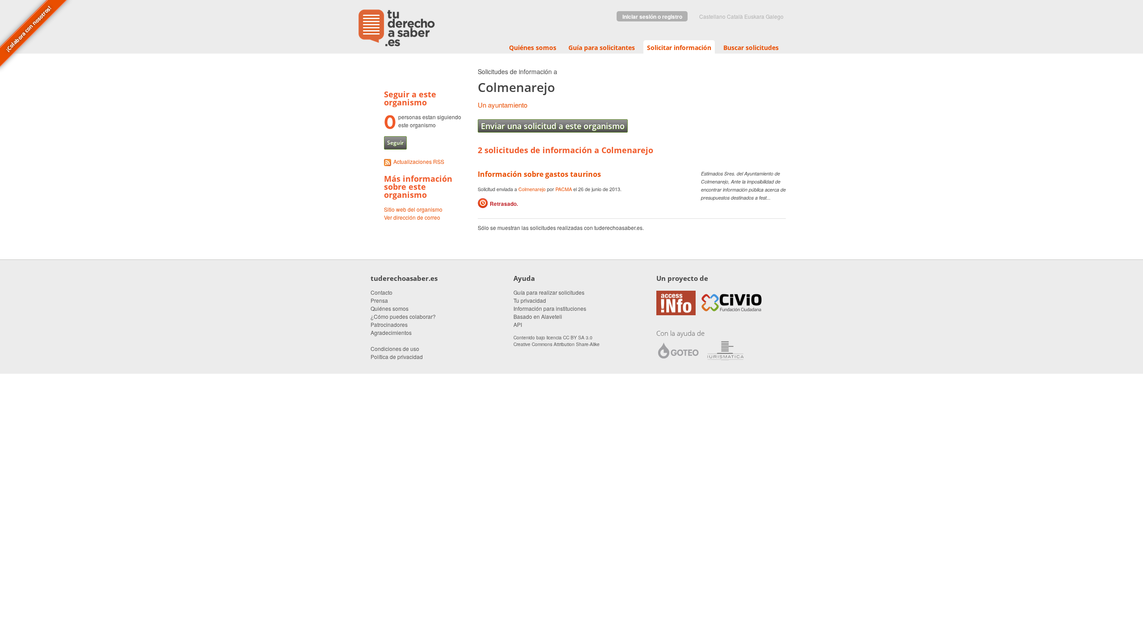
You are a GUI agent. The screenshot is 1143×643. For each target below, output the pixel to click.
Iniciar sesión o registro (652, 17)
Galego (775, 16)
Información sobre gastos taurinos (539, 174)
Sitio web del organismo (413, 209)
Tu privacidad (529, 300)
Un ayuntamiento (502, 104)
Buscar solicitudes (751, 47)
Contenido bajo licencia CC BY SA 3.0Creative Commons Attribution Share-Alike (556, 340)
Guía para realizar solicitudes (548, 292)
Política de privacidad (397, 356)
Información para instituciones (549, 308)
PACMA (563, 189)
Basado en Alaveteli (537, 316)
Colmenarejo (532, 189)
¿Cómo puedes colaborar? (403, 316)
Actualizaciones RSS (418, 161)
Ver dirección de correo (412, 217)
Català (735, 16)
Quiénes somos (532, 47)
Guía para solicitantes (601, 47)
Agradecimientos (391, 332)
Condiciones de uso (395, 348)
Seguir (395, 142)
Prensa (379, 300)
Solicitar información (679, 47)
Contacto (381, 292)
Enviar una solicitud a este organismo (553, 126)
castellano (712, 16)
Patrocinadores (389, 324)
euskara (754, 16)
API (517, 324)
